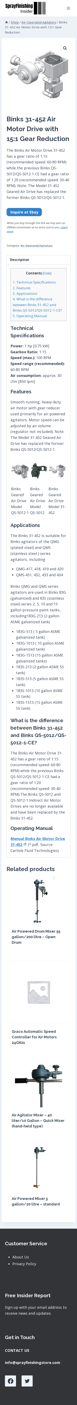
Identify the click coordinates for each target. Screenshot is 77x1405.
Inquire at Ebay (24, 212)
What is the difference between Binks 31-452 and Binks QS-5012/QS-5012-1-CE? (37, 305)
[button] (65, 48)
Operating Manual (30, 315)
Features (22, 288)
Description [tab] (19, 259)
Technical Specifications (34, 282)
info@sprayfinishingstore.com (32, 1362)
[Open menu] (68, 8)
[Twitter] (27, 1381)
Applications (25, 293)
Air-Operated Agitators (37, 245)
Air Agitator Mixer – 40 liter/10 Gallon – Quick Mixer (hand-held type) (38, 1120)
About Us (20, 1257)
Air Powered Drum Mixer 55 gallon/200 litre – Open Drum (36, 937)
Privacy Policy (24, 1263)
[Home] (6, 22)
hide (47, 273)
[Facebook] (10, 1381)
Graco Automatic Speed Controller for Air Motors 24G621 (34, 1037)
